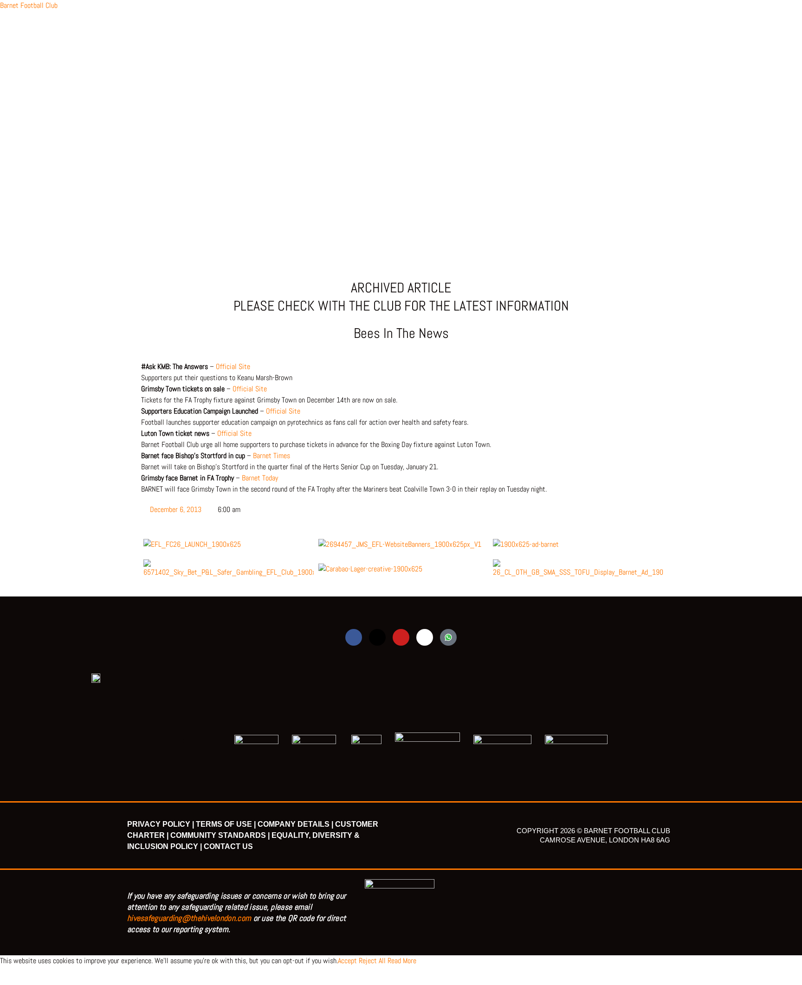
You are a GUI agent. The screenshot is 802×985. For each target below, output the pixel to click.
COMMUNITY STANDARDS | (220, 835)
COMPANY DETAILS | (295, 824)
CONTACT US (228, 846)
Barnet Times (271, 455)
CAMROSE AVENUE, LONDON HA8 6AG (605, 840)
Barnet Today (260, 478)
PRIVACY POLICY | (160, 824)
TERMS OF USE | (226, 824)
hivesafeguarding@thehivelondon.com (189, 918)
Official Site (233, 366)
